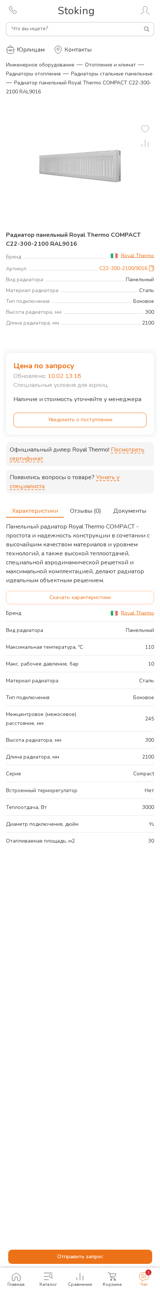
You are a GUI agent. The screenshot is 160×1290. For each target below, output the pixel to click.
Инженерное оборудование (40, 64)
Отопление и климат (110, 64)
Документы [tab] (129, 511)
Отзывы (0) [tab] (85, 511)
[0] (145, 129)
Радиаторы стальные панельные (112, 73)
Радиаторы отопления (33, 73)
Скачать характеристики (80, 597)
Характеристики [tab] (35, 511)
